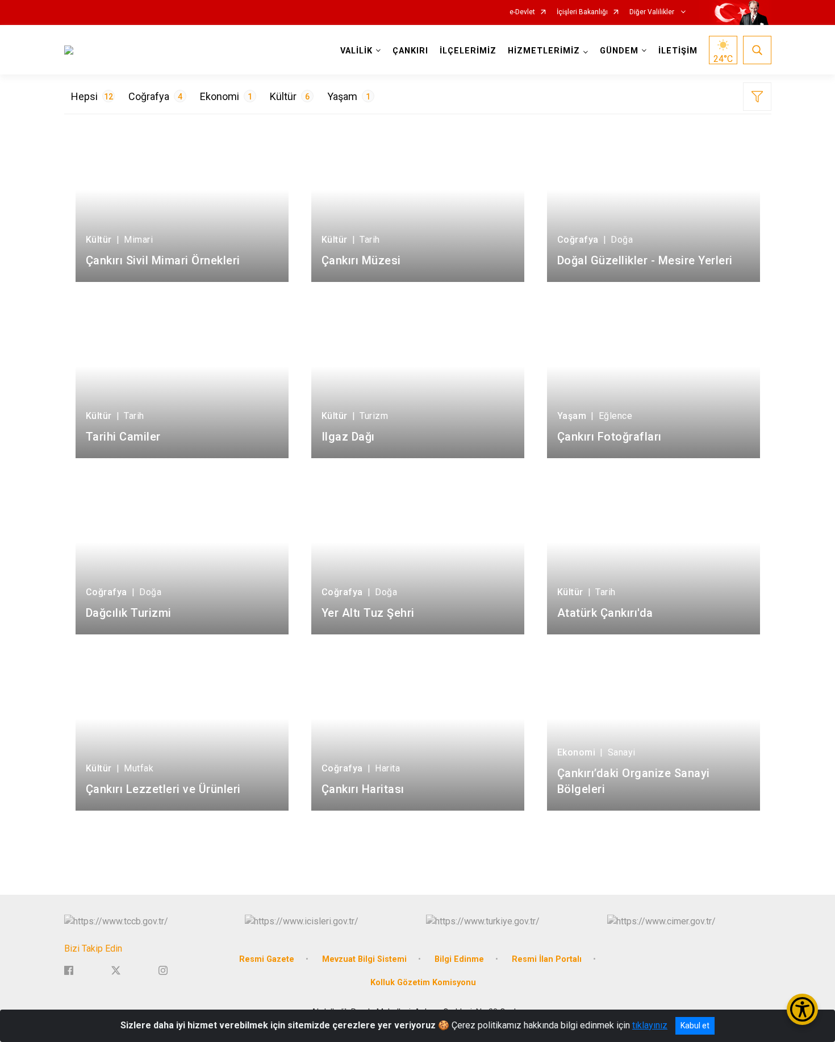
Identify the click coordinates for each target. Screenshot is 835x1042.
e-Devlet (522, 12)
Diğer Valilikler (652, 12)
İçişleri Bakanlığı (582, 12)
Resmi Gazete (266, 959)
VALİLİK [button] (356, 51)
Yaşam (348, 96)
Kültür (290, 96)
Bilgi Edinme (459, 959)
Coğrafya (155, 96)
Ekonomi (226, 96)
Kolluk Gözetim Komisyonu (423, 982)
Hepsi (92, 96)
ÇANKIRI (410, 51)
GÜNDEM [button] (619, 51)
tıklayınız (649, 1025)
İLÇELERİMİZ (468, 51)
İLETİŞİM (678, 51)
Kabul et (694, 1025)
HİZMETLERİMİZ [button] (544, 51)
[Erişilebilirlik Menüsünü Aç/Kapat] (802, 1009)
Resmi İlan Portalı (547, 959)
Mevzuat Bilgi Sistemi (364, 959)
